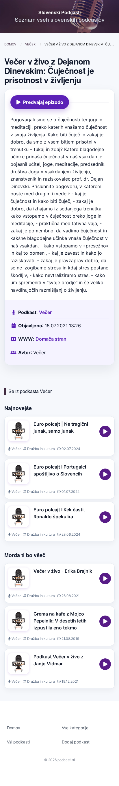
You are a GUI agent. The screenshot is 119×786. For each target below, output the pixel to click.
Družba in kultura (40, 449)
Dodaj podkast (76, 741)
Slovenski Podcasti (59, 12)
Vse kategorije (75, 727)
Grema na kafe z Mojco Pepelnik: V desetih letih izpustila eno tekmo (60, 621)
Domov (10, 44)
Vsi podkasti (18, 741)
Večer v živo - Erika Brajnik (63, 571)
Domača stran (51, 339)
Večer (30, 44)
